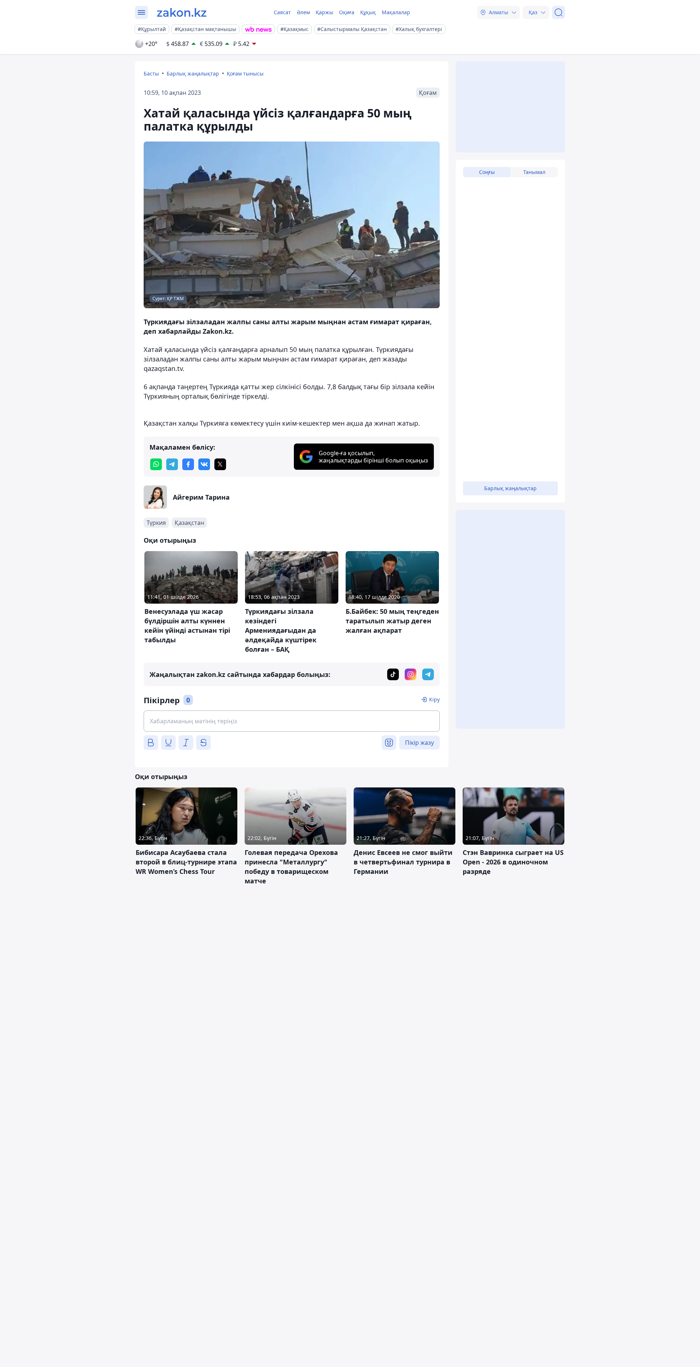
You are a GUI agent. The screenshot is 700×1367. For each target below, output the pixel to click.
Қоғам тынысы (245, 73)
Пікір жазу (419, 743)
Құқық (368, 12)
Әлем (303, 12)
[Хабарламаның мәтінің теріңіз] (292, 721)
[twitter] (220, 464)
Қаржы (324, 12)
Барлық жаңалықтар (193, 73)
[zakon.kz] (182, 12)
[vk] (204, 464)
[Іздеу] (558, 12)
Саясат (282, 12)
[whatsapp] (156, 464)
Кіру (434, 699)
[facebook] (188, 464)
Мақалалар (396, 12)
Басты (151, 73)
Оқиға (346, 12)
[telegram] (172, 464)
